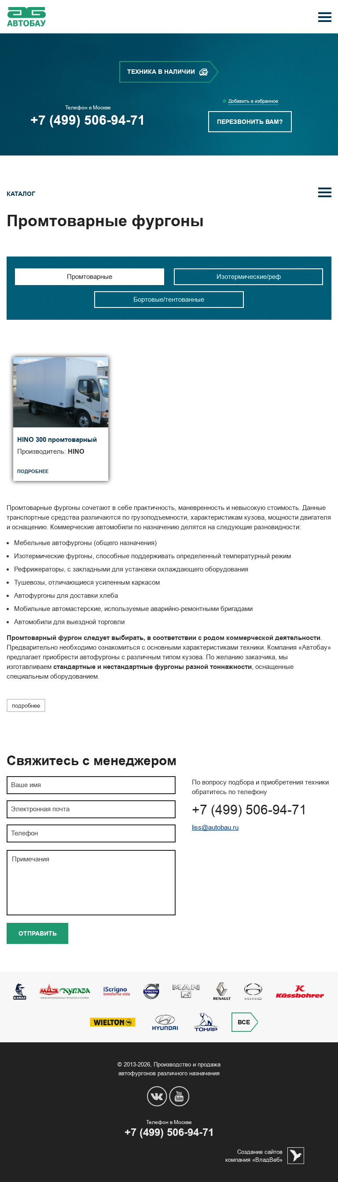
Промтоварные (89, 276)
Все (244, 1022)
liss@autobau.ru (215, 827)
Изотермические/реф (249, 276)
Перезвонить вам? (250, 122)
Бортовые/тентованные (168, 299)
